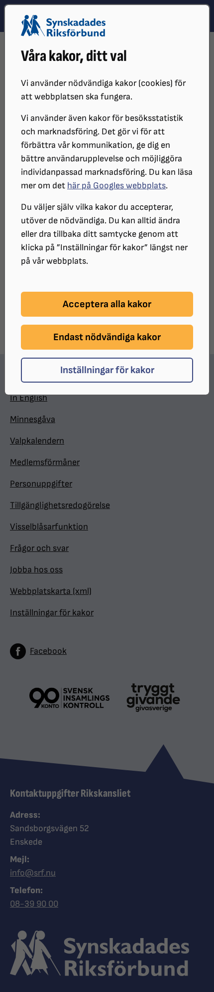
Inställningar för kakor (107, 370)
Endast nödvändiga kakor (107, 337)
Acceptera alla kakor (107, 304)
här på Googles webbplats (116, 185)
